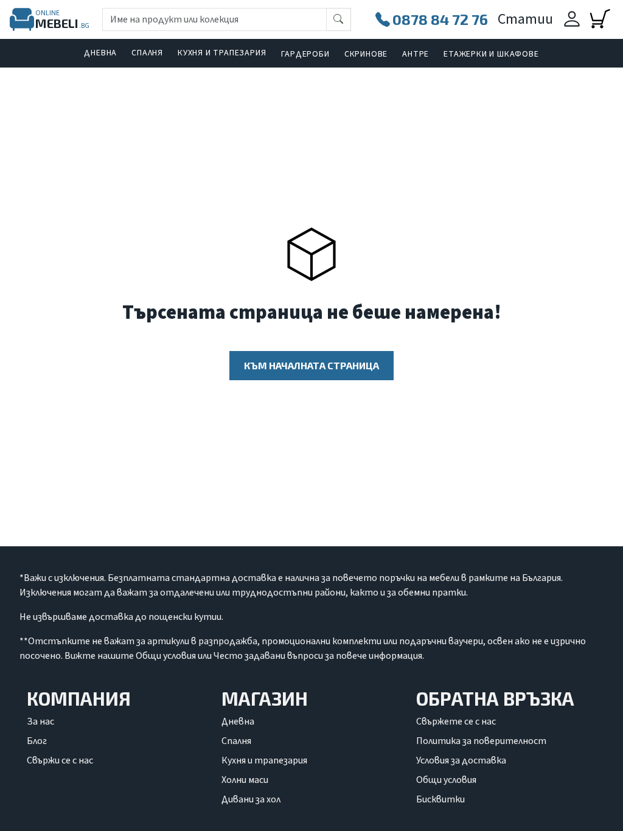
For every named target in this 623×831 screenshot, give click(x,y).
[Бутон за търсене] (338, 19)
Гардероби (305, 54)
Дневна (100, 53)
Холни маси (244, 780)
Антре (415, 54)
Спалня (147, 53)
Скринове (366, 54)
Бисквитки (440, 799)
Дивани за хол (250, 799)
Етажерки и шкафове (491, 54)
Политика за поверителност (481, 741)
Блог (37, 741)
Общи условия (446, 780)
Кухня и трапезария (222, 53)
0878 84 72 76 (440, 19)
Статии (525, 19)
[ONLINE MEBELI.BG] (22, 19)
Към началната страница (311, 365)
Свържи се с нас (60, 760)
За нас (40, 721)
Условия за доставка (461, 760)
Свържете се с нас (456, 721)
